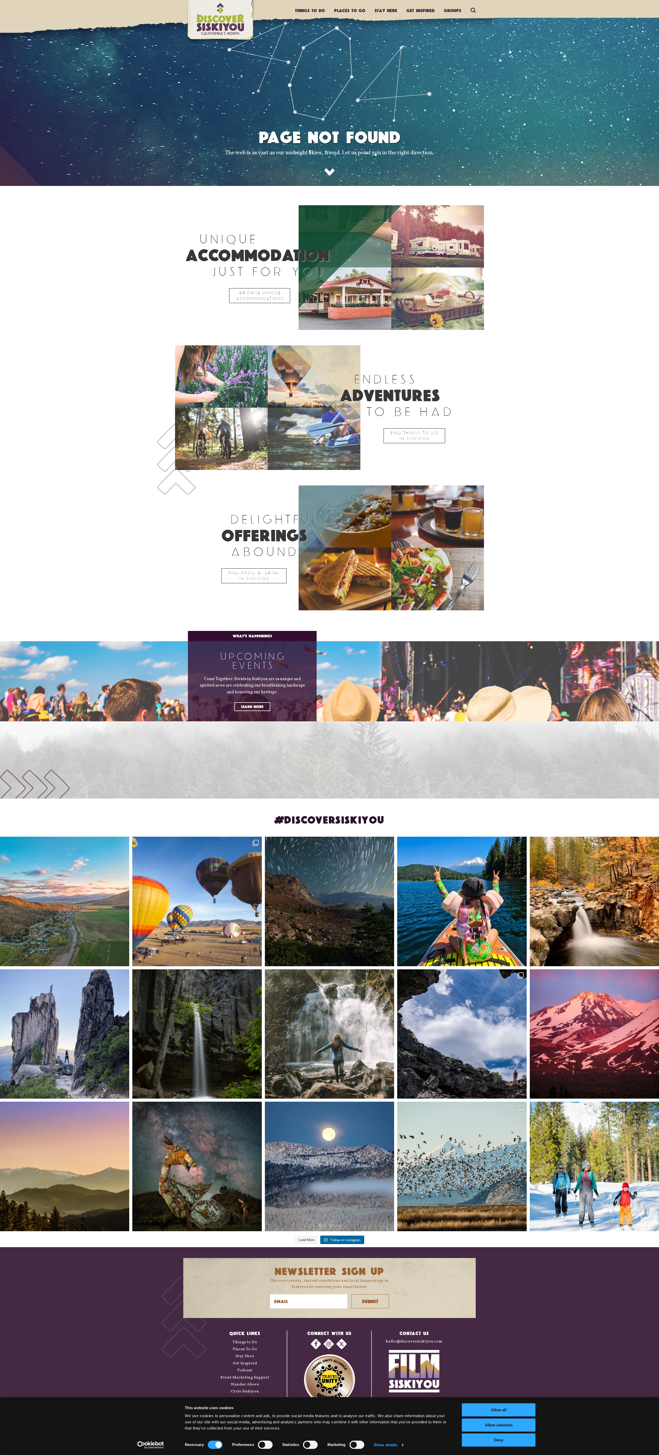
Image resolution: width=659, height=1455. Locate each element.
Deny (498, 1440)
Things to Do (244, 1342)
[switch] (265, 1445)
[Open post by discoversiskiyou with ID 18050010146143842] (197, 1166)
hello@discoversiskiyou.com (414, 1341)
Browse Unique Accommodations (259, 295)
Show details (385, 1445)
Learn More (252, 706)
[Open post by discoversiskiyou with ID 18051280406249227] (461, 1034)
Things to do (310, 10)
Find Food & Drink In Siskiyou (254, 575)
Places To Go (245, 1349)
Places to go (349, 10)
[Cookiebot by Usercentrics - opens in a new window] (150, 1445)
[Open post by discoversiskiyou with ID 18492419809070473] (329, 901)
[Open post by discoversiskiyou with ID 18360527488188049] (594, 1166)
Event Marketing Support (245, 1377)
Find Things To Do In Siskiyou (414, 435)
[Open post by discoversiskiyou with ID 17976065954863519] (197, 1034)
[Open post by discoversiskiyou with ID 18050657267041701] (329, 1166)
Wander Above (245, 1384)
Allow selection (499, 1425)
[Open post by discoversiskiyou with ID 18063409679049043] (461, 901)
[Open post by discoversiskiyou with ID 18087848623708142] (329, 1034)
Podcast (244, 1370)
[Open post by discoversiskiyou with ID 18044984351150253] (594, 1034)
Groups (452, 10)
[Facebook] (315, 1343)
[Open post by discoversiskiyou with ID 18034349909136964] (461, 1166)
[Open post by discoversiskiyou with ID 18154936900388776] (197, 901)
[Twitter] (341, 1343)
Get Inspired (420, 10)
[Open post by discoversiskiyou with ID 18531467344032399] (64, 901)
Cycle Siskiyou (245, 1391)
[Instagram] (328, 1343)
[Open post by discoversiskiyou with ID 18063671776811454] (64, 1166)
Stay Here (386, 10)
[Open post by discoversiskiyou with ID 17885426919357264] (594, 901)
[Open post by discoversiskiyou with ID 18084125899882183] (64, 1034)
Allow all (498, 1410)
